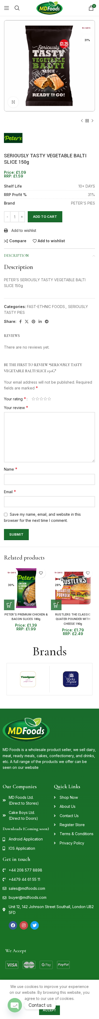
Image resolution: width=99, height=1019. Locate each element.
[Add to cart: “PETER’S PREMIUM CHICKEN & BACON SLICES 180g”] (9, 605)
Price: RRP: (15, 174)
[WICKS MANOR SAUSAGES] (71, 679)
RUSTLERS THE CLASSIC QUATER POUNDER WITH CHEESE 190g (73, 619)
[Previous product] (81, 120)
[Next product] (92, 120)
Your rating (15, 399)
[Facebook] (13, 925)
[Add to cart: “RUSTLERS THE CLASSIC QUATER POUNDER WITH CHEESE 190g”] (56, 605)
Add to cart (45, 216)
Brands (49, 651)
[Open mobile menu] (6, 8)
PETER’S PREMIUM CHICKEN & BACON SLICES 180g (26, 617)
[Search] (17, 8)
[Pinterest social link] (33, 321)
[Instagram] (24, 925)
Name (10, 469)
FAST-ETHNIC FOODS (46, 306)
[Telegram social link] (46, 321)
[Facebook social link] (20, 321)
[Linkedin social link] (40, 321)
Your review (16, 407)
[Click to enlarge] (13, 102)
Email (10, 491)
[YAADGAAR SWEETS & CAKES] (28, 679)
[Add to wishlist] (41, 573)
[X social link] (26, 321)
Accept (49, 1010)
